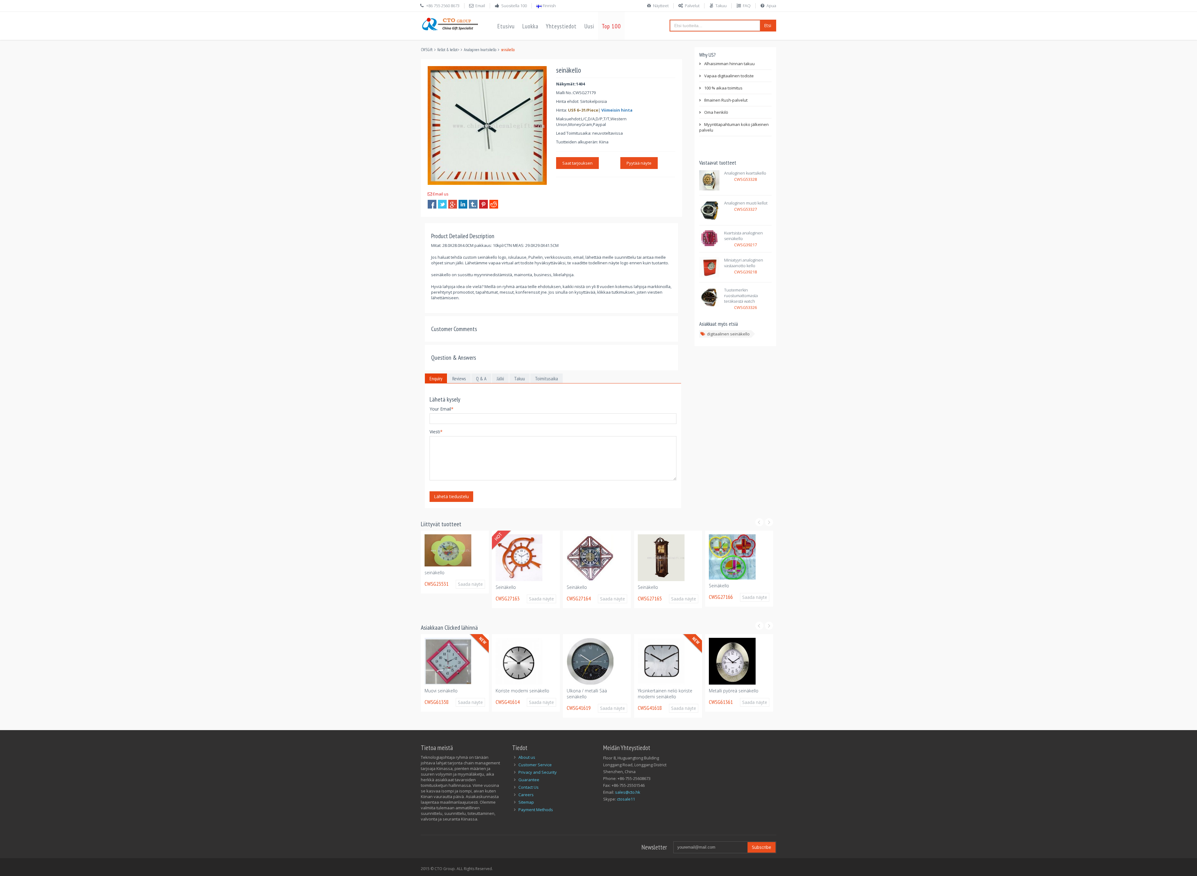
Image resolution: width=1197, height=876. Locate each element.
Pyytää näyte (639, 163)
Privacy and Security (537, 772)
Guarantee (528, 779)
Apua (771, 5)
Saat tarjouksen (577, 163)
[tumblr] (473, 204)
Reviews (459, 378)
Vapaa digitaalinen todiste (729, 76)
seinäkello (430, 572)
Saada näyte (468, 584)
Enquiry (436, 378)
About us (526, 757)
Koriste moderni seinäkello (522, 691)
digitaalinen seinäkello (728, 334)
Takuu (721, 5)
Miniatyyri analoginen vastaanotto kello (743, 262)
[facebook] (432, 204)
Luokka (530, 26)
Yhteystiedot (561, 26)
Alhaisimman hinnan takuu (729, 63)
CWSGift (427, 49)
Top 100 (611, 26)
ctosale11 (626, 799)
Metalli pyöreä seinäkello (733, 691)
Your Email (442, 409)
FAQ (747, 5)
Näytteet (661, 5)
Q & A (481, 378)
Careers (526, 794)
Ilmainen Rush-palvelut (726, 100)
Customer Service (535, 765)
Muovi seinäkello (441, 691)
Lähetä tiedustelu (451, 496)
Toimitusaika (546, 378)
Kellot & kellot (447, 49)
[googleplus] (452, 204)
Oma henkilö (716, 112)
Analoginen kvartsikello (480, 49)
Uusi (589, 26)
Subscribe (761, 847)
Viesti (436, 432)
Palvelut (692, 5)
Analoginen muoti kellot (745, 203)
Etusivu (506, 26)
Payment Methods (535, 809)
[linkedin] (463, 204)
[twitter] (442, 204)
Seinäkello (501, 587)
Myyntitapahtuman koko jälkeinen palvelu (734, 127)
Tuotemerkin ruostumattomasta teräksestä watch (741, 295)
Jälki (500, 378)
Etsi (767, 25)
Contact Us (528, 787)
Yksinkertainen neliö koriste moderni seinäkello (665, 694)
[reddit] (493, 204)
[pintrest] (483, 204)
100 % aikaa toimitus (723, 88)
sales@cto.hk (627, 792)
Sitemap (526, 802)
